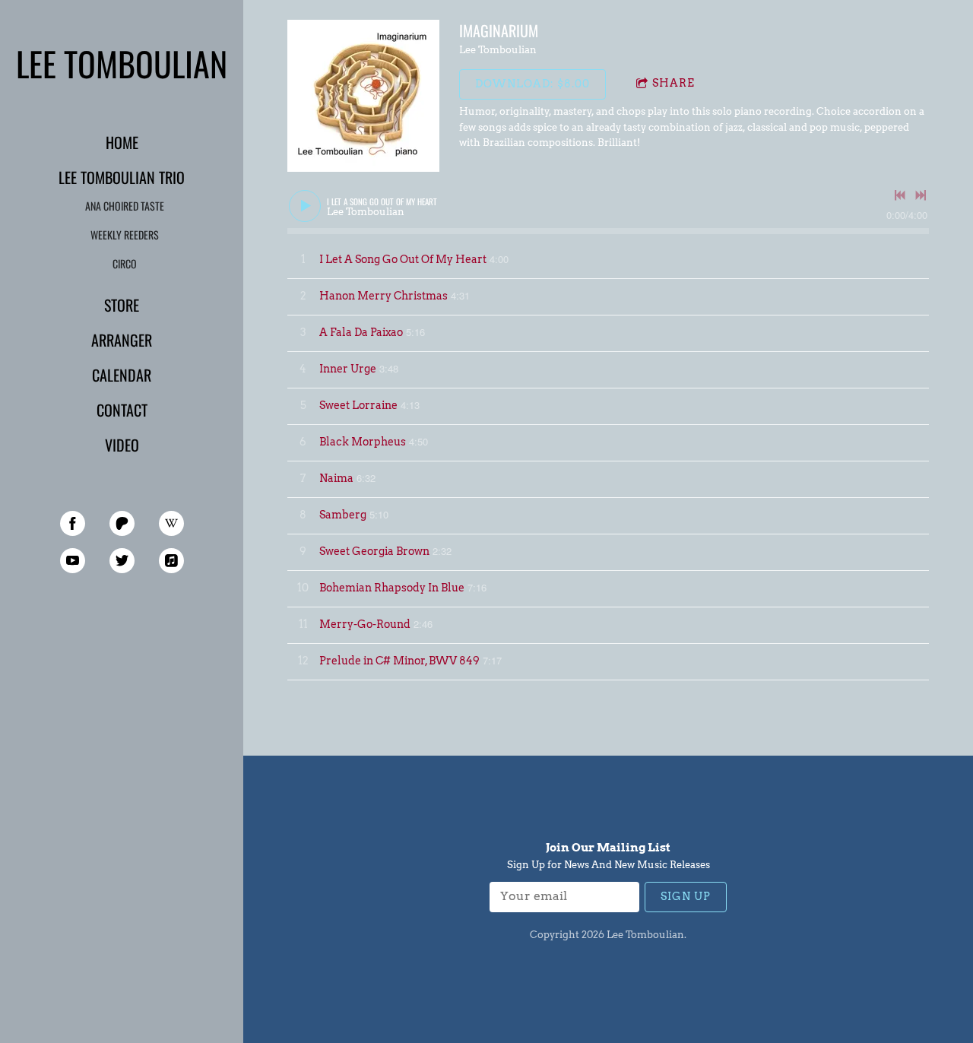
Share (673, 83)
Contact (122, 409)
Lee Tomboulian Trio (122, 177)
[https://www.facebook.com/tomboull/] (72, 523)
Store (121, 304)
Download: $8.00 (532, 84)
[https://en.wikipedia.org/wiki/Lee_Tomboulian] (171, 523)
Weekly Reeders (124, 235)
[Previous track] (900, 195)
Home (122, 142)
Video (122, 444)
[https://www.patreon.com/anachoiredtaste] (122, 523)
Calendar (121, 374)
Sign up (686, 896)
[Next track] (920, 195)
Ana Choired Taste (124, 206)
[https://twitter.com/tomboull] (122, 560)
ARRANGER (121, 339)
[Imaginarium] (363, 96)
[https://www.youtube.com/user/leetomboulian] (72, 560)
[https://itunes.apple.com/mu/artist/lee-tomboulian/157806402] (171, 560)
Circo (125, 263)
